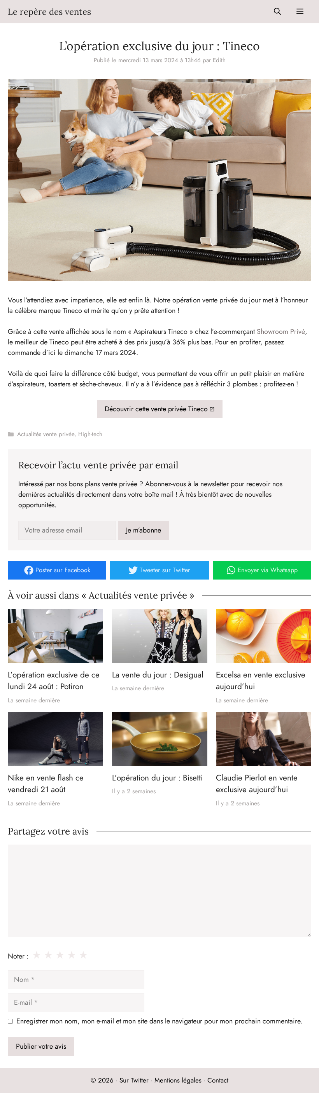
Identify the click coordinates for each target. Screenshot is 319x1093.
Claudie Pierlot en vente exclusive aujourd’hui (257, 783)
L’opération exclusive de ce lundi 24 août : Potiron (54, 680)
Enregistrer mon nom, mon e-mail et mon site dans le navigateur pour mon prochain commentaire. (159, 1021)
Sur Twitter (134, 1080)
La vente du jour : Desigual (157, 675)
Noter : (18, 956)
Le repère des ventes (49, 11)
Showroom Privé (281, 332)
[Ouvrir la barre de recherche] (277, 11)
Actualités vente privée (45, 434)
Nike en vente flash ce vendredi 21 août (46, 783)
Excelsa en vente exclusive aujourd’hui (260, 680)
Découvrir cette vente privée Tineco (156, 409)
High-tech (90, 434)
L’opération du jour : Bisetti (157, 778)
